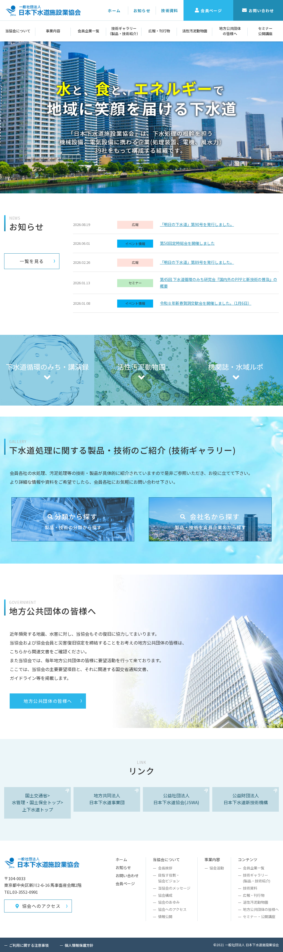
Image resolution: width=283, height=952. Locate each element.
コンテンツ (247, 859)
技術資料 (169, 10)
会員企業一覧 (88, 30)
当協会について (17, 30)
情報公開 (165, 916)
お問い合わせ (261, 10)
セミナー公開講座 (265, 31)
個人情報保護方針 (79, 945)
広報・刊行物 (159, 30)
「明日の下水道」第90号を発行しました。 (197, 224)
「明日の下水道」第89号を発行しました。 (197, 262)
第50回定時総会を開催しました (187, 243)
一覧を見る (32, 261)
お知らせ (142, 10)
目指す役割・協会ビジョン (168, 877)
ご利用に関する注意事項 (29, 945)
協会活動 (216, 868)
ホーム (114, 10)
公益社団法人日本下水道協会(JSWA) (176, 799)
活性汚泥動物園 (194, 30)
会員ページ (211, 10)
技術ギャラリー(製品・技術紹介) (256, 877)
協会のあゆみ (168, 902)
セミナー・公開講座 (259, 916)
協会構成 (165, 895)
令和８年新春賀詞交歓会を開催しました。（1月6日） (205, 303)
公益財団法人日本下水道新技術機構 (246, 799)
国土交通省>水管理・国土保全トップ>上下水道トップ (37, 802)
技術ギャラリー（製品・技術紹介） (124, 31)
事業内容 (53, 30)
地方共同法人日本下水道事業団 (107, 799)
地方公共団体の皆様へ (230, 31)
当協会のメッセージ (174, 888)
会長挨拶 (165, 868)
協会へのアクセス (41, 906)
